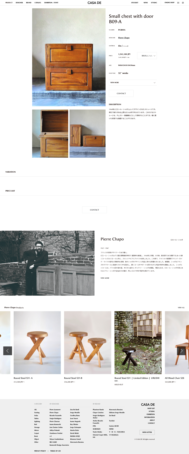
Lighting (37, 421)
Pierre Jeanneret (55, 410)
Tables (36, 419)
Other (36, 442)
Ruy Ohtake (74, 424)
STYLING (154, 3)
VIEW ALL (181, 307)
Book (36, 436)
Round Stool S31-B (30, 378)
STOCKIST (134, 3)
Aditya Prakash (55, 430)
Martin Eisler (74, 430)
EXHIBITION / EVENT (51, 3)
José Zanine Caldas (56, 427)
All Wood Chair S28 (131, 378)
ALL (35, 410)
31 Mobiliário (113, 435)
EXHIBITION (151, 414)
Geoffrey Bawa (75, 416)
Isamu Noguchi (75, 421)
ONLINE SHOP (169, 3)
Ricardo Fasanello (56, 416)
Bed (35, 424)
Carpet (36, 433)
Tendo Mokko (97, 432)
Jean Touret (74, 419)
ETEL (94, 426)
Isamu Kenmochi (55, 424)
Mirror (36, 430)
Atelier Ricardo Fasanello (98, 422)
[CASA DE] (94, 2)
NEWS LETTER (147, 432)
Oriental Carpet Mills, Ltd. (100, 436)
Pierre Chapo (124, 38)
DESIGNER (19, 3)
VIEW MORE (105, 278)
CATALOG (38, 3)
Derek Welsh (74, 433)
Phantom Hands (98, 410)
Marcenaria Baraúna (77, 442)
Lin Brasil (112, 416)
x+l (51, 436)
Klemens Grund (75, 439)
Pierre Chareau (55, 421)
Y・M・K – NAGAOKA (117, 432)
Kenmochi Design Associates (59, 445)
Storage (37, 427)
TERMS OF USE (55, 451)
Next (181, 350)
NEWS (146, 3)
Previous (7, 350)
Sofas (36, 416)
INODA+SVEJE (75, 436)
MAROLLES (96, 429)
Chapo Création (98, 413)
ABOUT (152, 420)
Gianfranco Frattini (56, 433)
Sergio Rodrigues (55, 419)
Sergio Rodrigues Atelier (99, 417)
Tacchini (112, 421)
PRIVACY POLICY (40, 451)
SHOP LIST (151, 408)
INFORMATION (149, 417)
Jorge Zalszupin (75, 427)
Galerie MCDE (114, 426)
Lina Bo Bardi (74, 410)
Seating (36, 413)
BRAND (28, 3)
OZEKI (111, 429)
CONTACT (121, 93)
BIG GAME (53, 442)
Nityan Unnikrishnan (57, 439)
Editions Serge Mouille (117, 413)
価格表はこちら (147, 56)
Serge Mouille (75, 413)
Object (36, 439)
